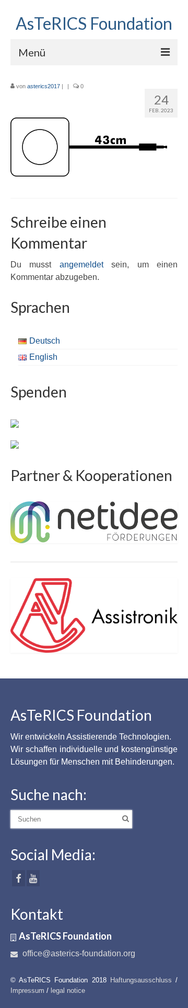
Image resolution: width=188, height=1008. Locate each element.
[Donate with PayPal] (14, 423)
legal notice (68, 990)
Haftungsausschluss (141, 980)
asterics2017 (43, 86)
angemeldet (81, 264)
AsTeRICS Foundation (94, 23)
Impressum (27, 990)
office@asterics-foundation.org (77, 953)
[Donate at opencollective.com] (14, 444)
